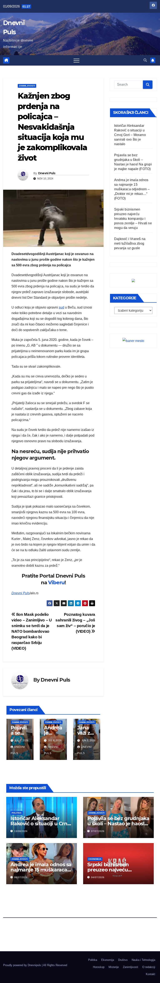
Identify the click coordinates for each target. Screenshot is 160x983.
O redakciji (148, 967)
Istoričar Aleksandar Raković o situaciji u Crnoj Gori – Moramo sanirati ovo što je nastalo (130, 135)
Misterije (114, 967)
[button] (145, 60)
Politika (16, 813)
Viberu (56, 582)
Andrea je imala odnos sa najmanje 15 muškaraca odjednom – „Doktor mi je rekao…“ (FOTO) (132, 189)
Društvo (123, 959)
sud (61, 307)
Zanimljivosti (27, 86)
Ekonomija (95, 859)
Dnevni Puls (46, 173)
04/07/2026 (97, 877)
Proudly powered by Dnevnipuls (22, 965)
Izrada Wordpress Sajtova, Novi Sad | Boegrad (31, 968)
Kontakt (150, 974)
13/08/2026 (21, 831)
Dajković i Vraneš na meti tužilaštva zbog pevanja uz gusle (129, 243)
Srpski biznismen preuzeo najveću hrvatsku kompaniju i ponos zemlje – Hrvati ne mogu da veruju (133, 219)
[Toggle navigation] (76, 60)
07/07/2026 (97, 831)
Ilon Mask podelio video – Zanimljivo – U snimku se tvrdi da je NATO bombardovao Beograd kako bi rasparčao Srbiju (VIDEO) (31, 631)
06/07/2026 (21, 877)
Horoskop (98, 967)
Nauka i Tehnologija (143, 959)
